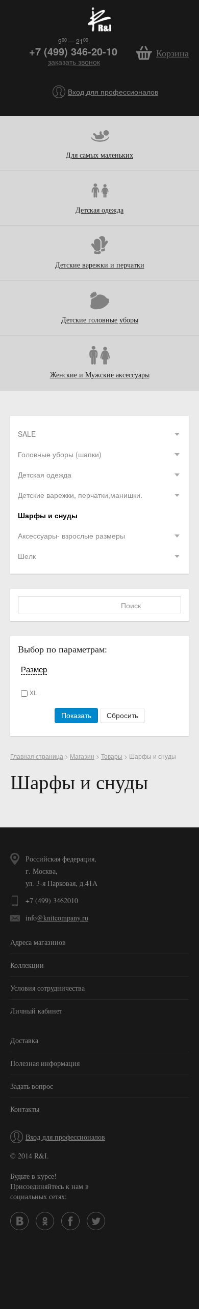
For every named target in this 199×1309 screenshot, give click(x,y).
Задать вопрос (31, 1086)
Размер (34, 669)
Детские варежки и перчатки (99, 265)
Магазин (82, 756)
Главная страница (36, 756)
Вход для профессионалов (113, 91)
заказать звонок (74, 62)
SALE (27, 434)
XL (33, 692)
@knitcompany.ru (62, 918)
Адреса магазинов (38, 942)
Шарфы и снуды (48, 515)
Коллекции (27, 965)
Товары (111, 756)
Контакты (24, 1109)
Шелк (27, 556)
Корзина (172, 53)
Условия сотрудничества (47, 988)
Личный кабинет (36, 1011)
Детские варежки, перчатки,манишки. (80, 495)
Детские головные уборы (99, 319)
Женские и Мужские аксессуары (100, 374)
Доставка (24, 1040)
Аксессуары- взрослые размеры (71, 535)
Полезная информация (45, 1063)
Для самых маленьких (99, 155)
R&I (99, 19)
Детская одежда (99, 210)
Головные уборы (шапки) (60, 454)
